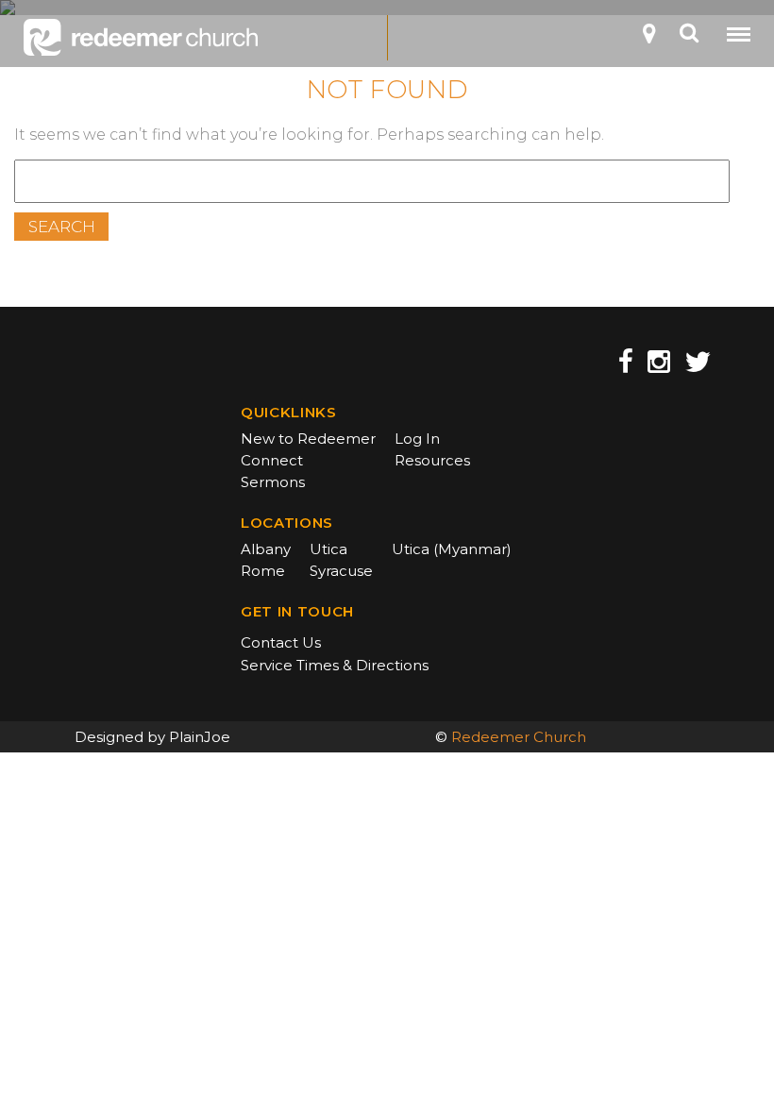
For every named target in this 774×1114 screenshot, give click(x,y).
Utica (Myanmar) (452, 549)
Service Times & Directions (335, 665)
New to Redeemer (308, 438)
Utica (328, 549)
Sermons (273, 482)
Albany (266, 549)
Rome (263, 571)
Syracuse (341, 571)
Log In (417, 438)
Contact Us (281, 642)
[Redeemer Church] (141, 37)
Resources (432, 460)
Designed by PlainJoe (152, 737)
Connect (272, 460)
